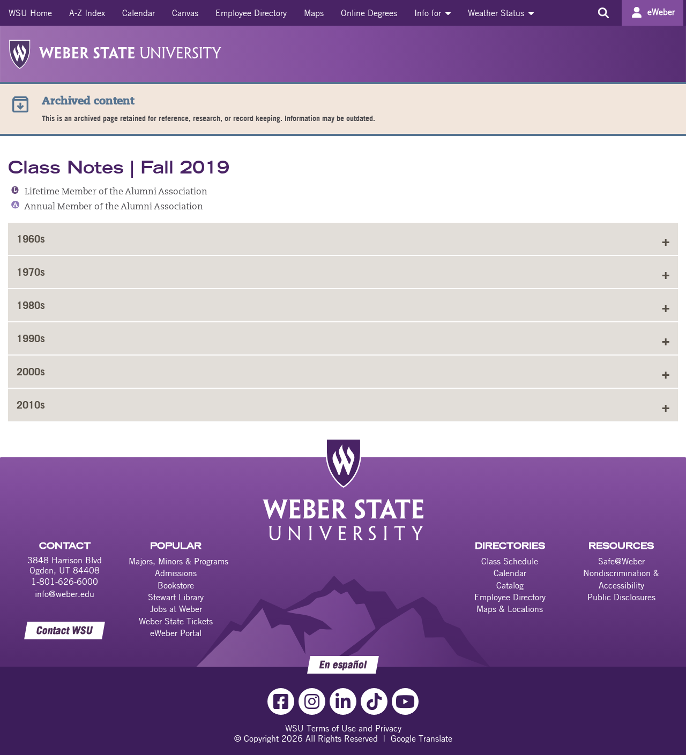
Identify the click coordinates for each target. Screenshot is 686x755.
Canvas (185, 12)
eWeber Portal (176, 633)
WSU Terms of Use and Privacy (343, 728)
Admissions (176, 573)
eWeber (661, 11)
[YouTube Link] (405, 701)
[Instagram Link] (312, 701)
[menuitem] (30, 13)
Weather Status (497, 12)
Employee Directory (251, 12)
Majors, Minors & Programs (178, 561)
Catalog (510, 585)
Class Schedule (509, 561)
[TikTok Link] (374, 701)
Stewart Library (176, 597)
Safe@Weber (621, 561)
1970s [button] (31, 272)
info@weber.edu (64, 593)
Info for (429, 12)
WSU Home (30, 12)
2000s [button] (31, 371)
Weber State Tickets (176, 621)
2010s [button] (31, 404)
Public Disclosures (621, 597)
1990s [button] (31, 338)
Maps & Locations (509, 608)
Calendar (138, 12)
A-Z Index (87, 12)
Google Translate (421, 738)
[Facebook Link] (280, 701)
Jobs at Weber (176, 608)
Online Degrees (369, 12)
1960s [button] (31, 238)
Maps (314, 12)
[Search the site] (603, 13)
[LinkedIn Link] (343, 701)
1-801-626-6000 (64, 581)
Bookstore (176, 585)
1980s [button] (31, 305)
